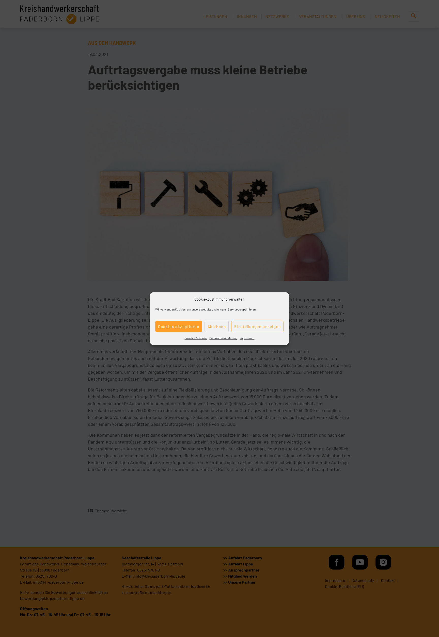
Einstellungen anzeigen (257, 326)
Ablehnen (217, 326)
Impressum (247, 338)
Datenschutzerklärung (223, 338)
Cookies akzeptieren (178, 326)
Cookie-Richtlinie (195, 338)
